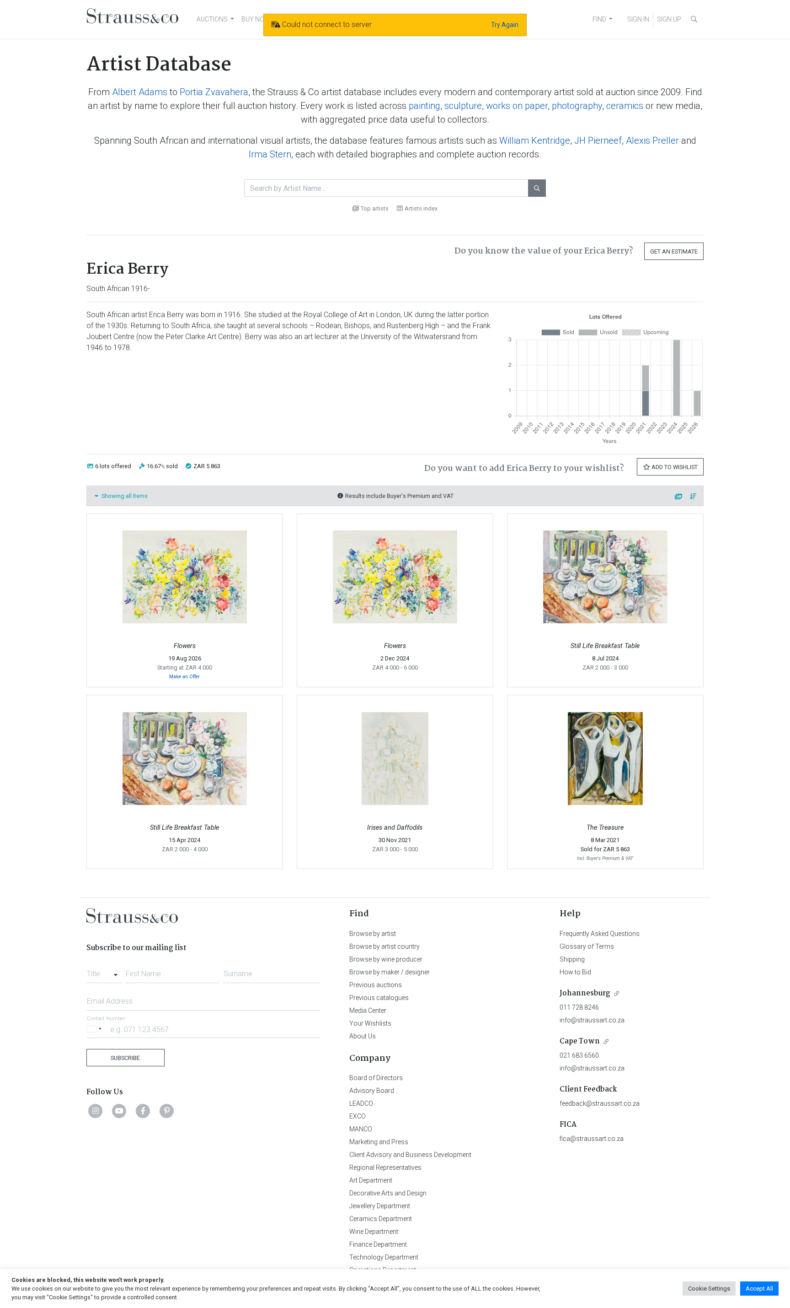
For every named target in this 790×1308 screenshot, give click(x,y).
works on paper (517, 105)
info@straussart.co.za (592, 1020)
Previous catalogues (379, 997)
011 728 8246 (579, 1007)
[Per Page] (679, 497)
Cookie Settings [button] (709, 1288)
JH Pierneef (598, 140)
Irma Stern (270, 154)
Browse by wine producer (385, 959)
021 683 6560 (579, 1055)
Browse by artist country (384, 946)
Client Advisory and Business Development (410, 1154)
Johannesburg (585, 993)
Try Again (504, 24)
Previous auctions (375, 985)
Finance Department (378, 1244)
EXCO (357, 1116)
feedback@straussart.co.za (600, 1103)
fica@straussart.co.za (592, 1138)
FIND (599, 19)
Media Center (367, 1010)
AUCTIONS (212, 19)
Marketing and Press (378, 1142)
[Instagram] (95, 1110)
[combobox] (104, 971)
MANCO (360, 1129)
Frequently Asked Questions (600, 933)
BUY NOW (255, 19)
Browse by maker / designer (389, 972)
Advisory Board (371, 1090)
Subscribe (125, 1057)
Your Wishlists (370, 1023)
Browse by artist (372, 933)
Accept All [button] (759, 1288)
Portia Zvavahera (214, 91)
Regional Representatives (385, 1167)
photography (577, 105)
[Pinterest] (167, 1110)
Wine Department (373, 1231)
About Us (362, 1036)
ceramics (624, 105)
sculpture (463, 105)
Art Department (370, 1180)
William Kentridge (534, 140)
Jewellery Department (379, 1206)
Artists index (421, 208)
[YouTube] (119, 1110)
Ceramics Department (380, 1218)
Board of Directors (376, 1077)
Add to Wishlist (674, 467)
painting (424, 105)
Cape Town (580, 1041)
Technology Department (383, 1257)
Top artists (375, 208)
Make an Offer (184, 677)
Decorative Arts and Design (388, 1193)
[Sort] (693, 497)
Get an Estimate (674, 251)
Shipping (572, 959)
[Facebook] (143, 1110)
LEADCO (361, 1103)
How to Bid (575, 972)
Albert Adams (139, 91)
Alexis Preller (652, 140)
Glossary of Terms (587, 946)
